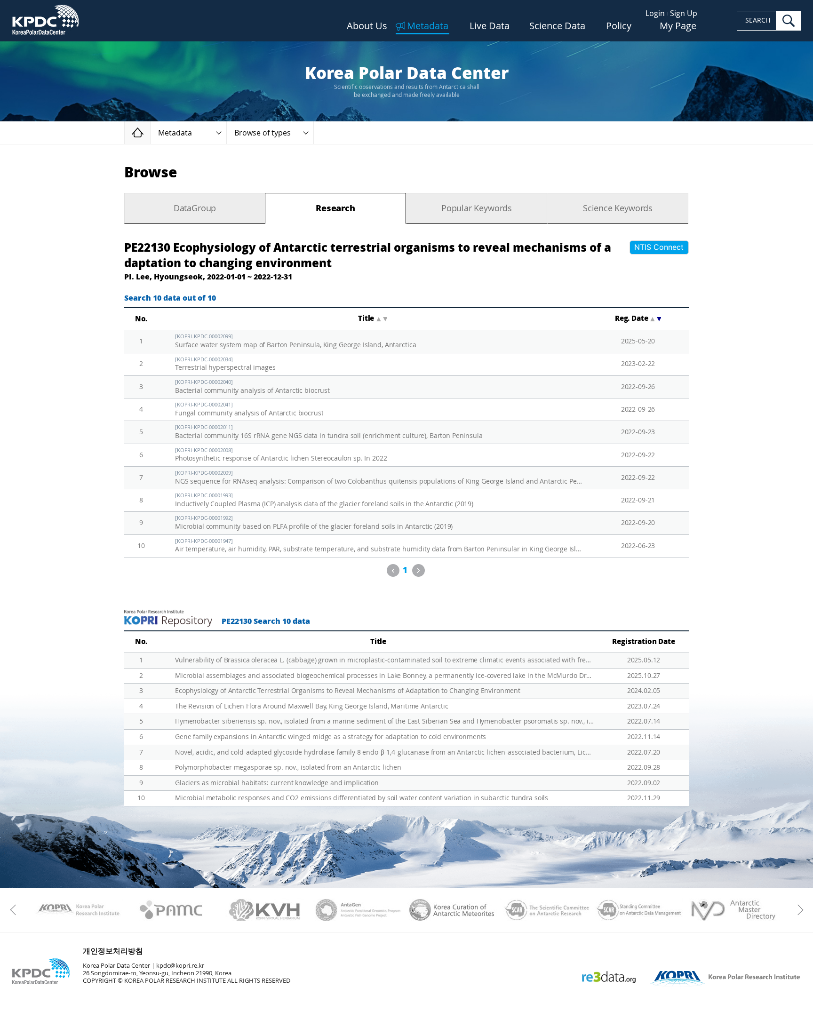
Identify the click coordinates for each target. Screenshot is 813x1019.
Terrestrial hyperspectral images (225, 364)
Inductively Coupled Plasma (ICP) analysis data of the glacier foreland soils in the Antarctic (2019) (324, 500)
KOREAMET (452, 910)
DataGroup (195, 208)
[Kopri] (77, 910)
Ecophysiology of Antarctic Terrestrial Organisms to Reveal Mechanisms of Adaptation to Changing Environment (347, 691)
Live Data (490, 26)
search (788, 21)
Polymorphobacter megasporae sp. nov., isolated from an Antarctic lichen (288, 768)
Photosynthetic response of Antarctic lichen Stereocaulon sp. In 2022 (281, 455)
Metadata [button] (175, 132)
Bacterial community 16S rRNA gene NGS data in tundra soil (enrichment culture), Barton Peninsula (329, 432)
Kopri (77, 910)
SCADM (639, 910)
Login (655, 13)
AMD (733, 910)
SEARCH (757, 20)
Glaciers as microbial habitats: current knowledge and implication (277, 783)
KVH (264, 910)
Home (150, 132)
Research (335, 208)
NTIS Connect (659, 247)
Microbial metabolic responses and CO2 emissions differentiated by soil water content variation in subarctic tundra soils (361, 798)
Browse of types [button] (262, 132)
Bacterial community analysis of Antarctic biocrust (252, 387)
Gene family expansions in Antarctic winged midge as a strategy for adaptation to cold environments (330, 737)
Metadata (427, 26)
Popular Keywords (476, 208)
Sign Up (683, 13)
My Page (678, 26)
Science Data (557, 26)
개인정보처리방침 (113, 951)
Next (418, 570)
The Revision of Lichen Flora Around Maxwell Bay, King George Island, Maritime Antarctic (311, 706)
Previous (393, 570)
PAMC (171, 910)
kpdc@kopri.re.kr (180, 965)
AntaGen (358, 910)
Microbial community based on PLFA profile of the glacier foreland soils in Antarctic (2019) (314, 523)
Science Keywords (618, 208)
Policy (618, 26)
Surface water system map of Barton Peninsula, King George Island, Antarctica (295, 341)
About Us (367, 26)
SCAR (545, 910)
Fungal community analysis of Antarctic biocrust (249, 409)
